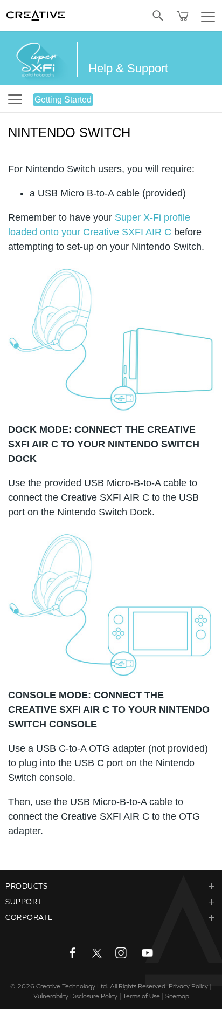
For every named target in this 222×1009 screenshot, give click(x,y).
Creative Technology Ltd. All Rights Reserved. (101, 986)
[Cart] (182, 16)
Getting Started (63, 99)
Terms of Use (141, 996)
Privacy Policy (188, 986)
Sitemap (177, 996)
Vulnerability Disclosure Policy (75, 996)
